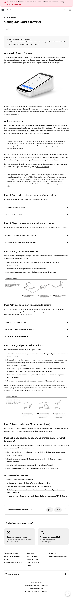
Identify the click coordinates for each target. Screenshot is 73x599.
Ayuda (9, 9)
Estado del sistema (33, 562)
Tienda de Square (42, 167)
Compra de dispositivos (12, 556)
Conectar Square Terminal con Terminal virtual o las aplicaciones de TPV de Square (37, 496)
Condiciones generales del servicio (36, 592)
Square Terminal (30, 131)
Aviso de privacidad (36, 588)
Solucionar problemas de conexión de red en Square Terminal (29, 486)
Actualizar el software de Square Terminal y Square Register (29, 483)
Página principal (11, 17)
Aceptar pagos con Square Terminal (20, 480)
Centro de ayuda (32, 556)
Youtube (29, 565)
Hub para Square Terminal (51, 128)
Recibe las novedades (14, 4)
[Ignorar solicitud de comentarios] (65, 508)
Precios (6, 559)
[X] (62, 574)
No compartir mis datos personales (36, 585)
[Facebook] (65, 574)
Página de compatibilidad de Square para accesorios (46, 452)
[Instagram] (68, 574)
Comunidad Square (33, 559)
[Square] (3, 10)
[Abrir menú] (70, 9)
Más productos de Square (13, 562)
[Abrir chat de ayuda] (67, 593)
